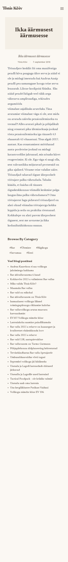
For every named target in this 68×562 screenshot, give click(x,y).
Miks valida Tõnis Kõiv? (23, 284)
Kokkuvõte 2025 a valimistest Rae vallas (32, 279)
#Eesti (29, 253)
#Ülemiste (25, 248)
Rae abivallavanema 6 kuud (25, 275)
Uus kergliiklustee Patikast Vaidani (29, 387)
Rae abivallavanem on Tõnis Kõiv (28, 297)
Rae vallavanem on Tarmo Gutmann (30, 344)
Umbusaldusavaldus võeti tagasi (27, 357)
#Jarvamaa (15, 253)
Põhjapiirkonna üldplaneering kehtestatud (33, 348)
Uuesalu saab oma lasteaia (24, 383)
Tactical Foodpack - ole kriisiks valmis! (31, 379)
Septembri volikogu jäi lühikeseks (28, 362)
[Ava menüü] (62, 8)
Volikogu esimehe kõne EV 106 (27, 392)
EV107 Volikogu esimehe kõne (26, 318)
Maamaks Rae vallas (21, 288)
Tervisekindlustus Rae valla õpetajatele (31, 353)
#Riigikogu (42, 248)
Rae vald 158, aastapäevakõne (26, 339)
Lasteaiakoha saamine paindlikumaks (30, 322)
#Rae (12, 248)
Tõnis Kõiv (12, 8)
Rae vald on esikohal (21, 292)
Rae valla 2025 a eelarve (23, 335)
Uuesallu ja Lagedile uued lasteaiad (29, 374)
